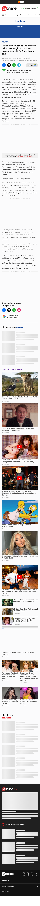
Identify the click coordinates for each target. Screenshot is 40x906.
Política (36, 15)
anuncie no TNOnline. (25, 157)
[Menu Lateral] (3, 15)
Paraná (30, 15)
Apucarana (8, 15)
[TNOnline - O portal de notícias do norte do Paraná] (9, 9)
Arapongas (16, 15)
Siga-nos (30, 65)
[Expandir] (37, 891)
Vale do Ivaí (23, 15)
